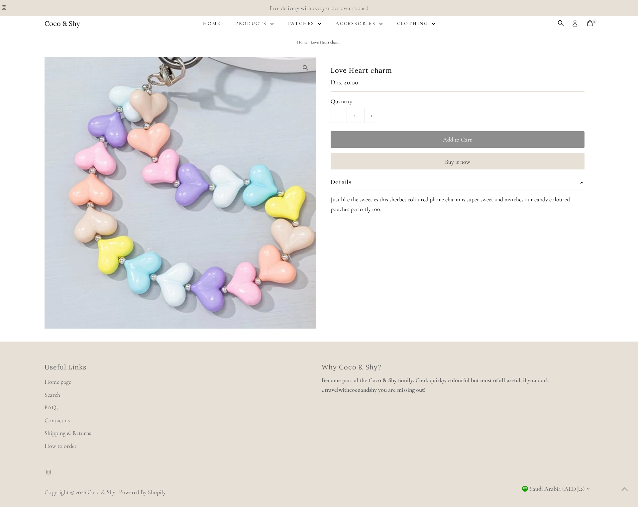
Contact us (57, 420)
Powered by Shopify (142, 492)
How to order (61, 446)
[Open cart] (589, 23)
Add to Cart (457, 139)
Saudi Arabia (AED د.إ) (557, 488)
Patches (302, 23)
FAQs (51, 407)
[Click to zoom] (305, 67)
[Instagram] (4, 8)
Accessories (357, 23)
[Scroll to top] (624, 488)
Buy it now (457, 161)
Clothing (413, 23)
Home (212, 23)
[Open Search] (561, 23)
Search (52, 394)
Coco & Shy (62, 23)
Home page (58, 381)
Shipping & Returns (68, 433)
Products (251, 23)
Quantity (341, 101)
